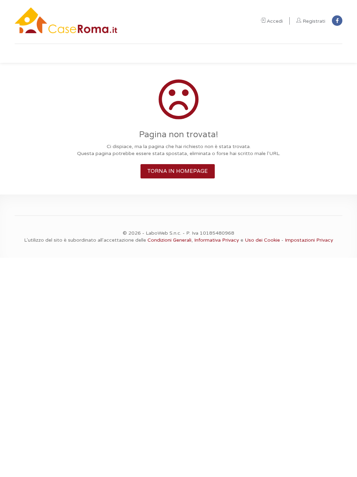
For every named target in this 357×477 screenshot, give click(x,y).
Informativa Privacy (216, 240)
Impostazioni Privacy (309, 240)
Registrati (314, 21)
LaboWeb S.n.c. (163, 233)
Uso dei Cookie (262, 240)
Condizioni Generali (169, 240)
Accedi (275, 21)
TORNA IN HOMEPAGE (177, 171)
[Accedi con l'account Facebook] (337, 20)
